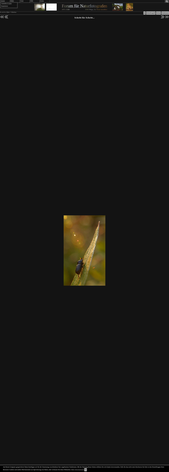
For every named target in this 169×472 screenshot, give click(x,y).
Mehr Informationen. (77, 470)
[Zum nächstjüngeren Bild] (2, 17)
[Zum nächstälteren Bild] (167, 17)
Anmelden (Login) (6, 3)
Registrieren (4, 6)
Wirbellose (13, 12)
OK (85, 470)
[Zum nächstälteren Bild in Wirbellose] (163, 17)
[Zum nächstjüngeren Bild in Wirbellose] (6, 17)
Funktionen (165, 13)
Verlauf (158, 13)
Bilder (8, 12)
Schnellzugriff (150, 13)
